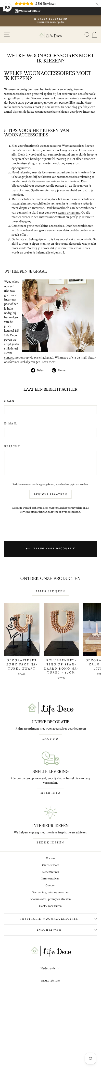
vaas (50, 230)
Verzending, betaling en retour (50, 892)
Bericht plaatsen (50, 494)
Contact (50, 885)
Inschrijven (49, 930)
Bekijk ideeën (50, 842)
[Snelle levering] (50, 758)
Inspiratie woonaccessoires (49, 919)
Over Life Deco (50, 865)
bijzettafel (48, 159)
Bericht (12, 446)
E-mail (10, 423)
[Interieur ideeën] (50, 812)
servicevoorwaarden (31, 512)
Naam (9, 401)
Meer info (50, 793)
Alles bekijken (50, 591)
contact (9, 357)
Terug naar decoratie (53, 549)
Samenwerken (50, 872)
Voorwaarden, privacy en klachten (50, 899)
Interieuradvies (50, 878)
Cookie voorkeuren (50, 906)
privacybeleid (74, 508)
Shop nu (50, 739)
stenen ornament (69, 212)
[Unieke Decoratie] (50, 708)
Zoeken (50, 858)
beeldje (74, 230)
